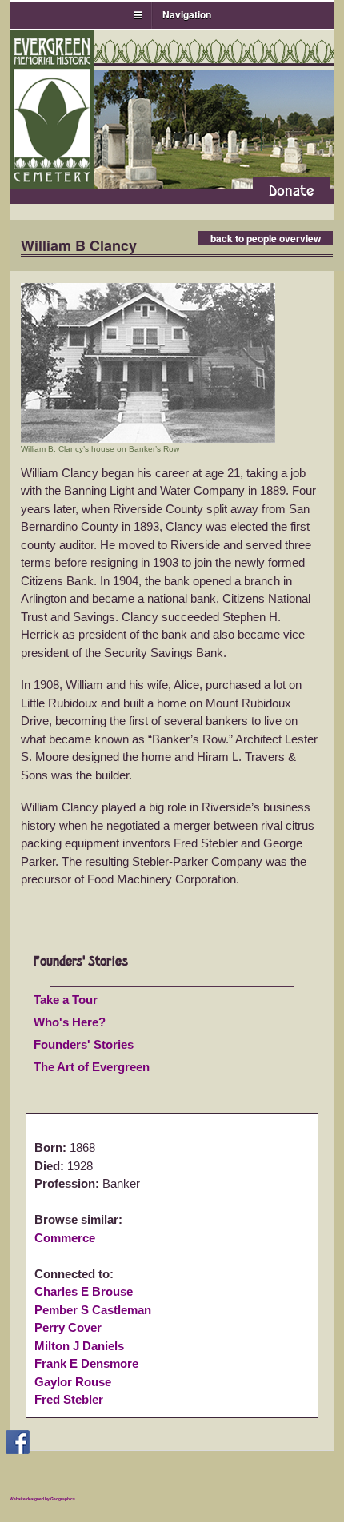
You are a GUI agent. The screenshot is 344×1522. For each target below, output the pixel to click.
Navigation (186, 14)
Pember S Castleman (92, 1310)
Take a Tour (66, 999)
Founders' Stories (84, 1044)
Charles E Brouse (83, 1291)
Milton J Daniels (79, 1346)
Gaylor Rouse (72, 1382)
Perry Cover (68, 1327)
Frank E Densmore (86, 1363)
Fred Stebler (68, 1399)
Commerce (64, 1238)
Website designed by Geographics (42, 1499)
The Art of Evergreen (92, 1067)
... (76, 1499)
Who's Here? (70, 1022)
